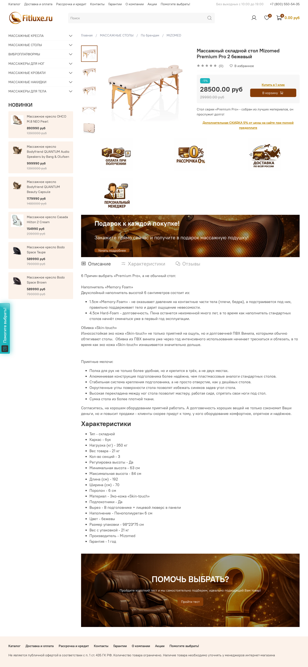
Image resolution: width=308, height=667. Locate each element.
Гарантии (115, 4)
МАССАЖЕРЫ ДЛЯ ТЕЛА (27, 91)
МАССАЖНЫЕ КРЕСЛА (26, 36)
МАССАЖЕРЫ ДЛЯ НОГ (26, 63)
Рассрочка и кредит (71, 4)
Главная (87, 35)
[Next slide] (89, 131)
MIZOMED (174, 35)
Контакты (97, 4)
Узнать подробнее (112, 250)
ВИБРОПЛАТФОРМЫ (24, 54)
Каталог (14, 4)
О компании (135, 4)
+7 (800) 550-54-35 (285, 4)
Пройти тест (190, 602)
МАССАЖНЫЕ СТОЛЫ (116, 35)
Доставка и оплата (38, 4)
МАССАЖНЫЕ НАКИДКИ (27, 82)
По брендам (150, 35)
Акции (152, 4)
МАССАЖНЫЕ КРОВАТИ (26, 73)
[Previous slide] (108, 91)
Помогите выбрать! (175, 4)
